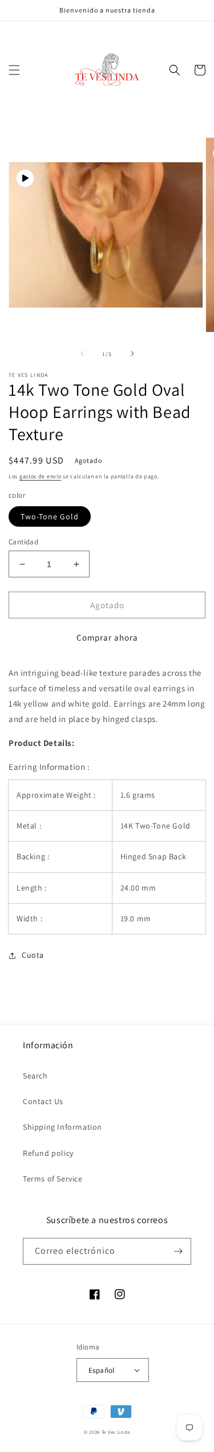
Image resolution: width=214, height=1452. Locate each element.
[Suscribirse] (178, 1251)
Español (101, 1370)
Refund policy (48, 1153)
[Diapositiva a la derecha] (132, 353)
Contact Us (43, 1101)
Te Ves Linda (116, 1432)
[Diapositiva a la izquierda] (82, 353)
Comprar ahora (107, 637)
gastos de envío (40, 476)
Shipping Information (62, 1127)
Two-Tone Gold (50, 516)
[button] (14, 70)
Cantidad (23, 542)
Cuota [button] (33, 955)
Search (35, 1075)
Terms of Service (53, 1179)
